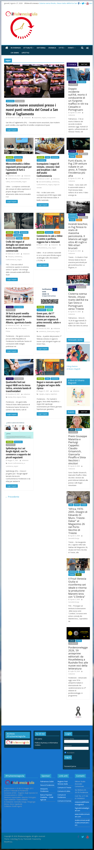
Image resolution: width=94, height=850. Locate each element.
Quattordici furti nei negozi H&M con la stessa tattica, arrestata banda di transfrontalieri (18, 386)
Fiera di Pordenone (47, 785)
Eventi (71, 48)
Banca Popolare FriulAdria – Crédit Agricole (46, 797)
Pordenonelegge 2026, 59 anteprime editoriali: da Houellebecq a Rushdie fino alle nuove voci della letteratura (78, 658)
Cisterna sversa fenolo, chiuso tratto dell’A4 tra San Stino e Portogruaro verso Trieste (78, 301)
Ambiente (72, 215)
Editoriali (41, 48)
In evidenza (16, 48)
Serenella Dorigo (73, 538)
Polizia (8, 331)
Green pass (50, 331)
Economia (10, 101)
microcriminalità (16, 182)
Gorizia (9, 235)
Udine (19, 160)
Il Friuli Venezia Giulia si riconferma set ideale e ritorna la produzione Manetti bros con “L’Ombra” (77, 587)
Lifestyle (25, 53)
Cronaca (52, 48)
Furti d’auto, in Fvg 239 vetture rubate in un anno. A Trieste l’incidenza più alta (77, 168)
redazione (27, 118)
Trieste (19, 238)
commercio (55, 182)
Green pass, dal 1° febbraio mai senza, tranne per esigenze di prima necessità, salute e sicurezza (49, 319)
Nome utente (69, 739)
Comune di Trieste (64, 787)
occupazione (51, 118)
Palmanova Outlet (47, 781)
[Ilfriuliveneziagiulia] (6, 47)
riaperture (53, 394)
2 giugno (41, 394)
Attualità (27, 48)
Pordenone (20, 101)
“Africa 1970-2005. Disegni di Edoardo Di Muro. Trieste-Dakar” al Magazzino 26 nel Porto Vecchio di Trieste (77, 521)
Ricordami (70, 753)
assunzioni (37, 118)
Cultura (71, 429)
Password (67, 746)
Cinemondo (73, 572)
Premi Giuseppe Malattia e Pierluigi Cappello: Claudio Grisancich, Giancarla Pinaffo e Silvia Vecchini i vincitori (77, 449)
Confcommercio (13, 179)
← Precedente (12, 496)
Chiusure (11, 257)
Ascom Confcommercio (15, 463)
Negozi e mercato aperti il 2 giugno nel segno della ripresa (49, 385)
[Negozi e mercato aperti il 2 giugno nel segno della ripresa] (49, 360)
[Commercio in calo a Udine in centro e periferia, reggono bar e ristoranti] (49, 214)
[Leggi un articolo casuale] (87, 47)
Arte (70, 505)
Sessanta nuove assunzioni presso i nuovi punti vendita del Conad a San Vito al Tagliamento (32, 109)
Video (78, 574)
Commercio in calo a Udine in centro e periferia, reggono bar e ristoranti (49, 239)
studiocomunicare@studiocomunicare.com (82, 822)
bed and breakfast (45, 182)
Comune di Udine (64, 791)
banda (15, 328)
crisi (49, 248)
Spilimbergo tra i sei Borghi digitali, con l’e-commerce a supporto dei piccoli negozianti (18, 452)
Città (61, 48)
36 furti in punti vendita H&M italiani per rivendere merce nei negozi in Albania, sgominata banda (19, 318)
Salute (50, 310)
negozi (44, 118)
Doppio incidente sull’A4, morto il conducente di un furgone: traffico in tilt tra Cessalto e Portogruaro (78, 99)
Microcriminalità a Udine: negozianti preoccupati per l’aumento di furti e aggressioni (19, 168)
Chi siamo (15, 53)
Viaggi (71, 290)
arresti (10, 328)
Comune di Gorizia (64, 801)
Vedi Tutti (84, 64)
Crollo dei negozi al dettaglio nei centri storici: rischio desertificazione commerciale (18, 246)
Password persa (70, 766)
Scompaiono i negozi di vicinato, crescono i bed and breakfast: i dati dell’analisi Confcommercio (48, 169)
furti (19, 328)
